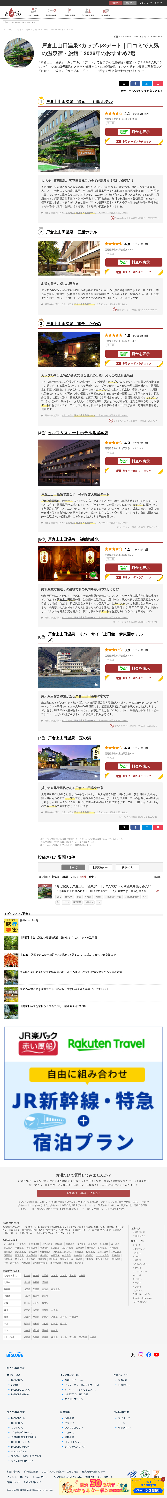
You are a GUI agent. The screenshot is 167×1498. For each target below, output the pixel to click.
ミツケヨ (137, 1286)
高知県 (54, 1330)
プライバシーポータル (18, 1477)
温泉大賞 (122, 1380)
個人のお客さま (16, 1368)
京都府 (36, 1317)
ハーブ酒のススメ (141, 1302)
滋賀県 (27, 1317)
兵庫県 (54, 1317)
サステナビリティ (74, 1427)
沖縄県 (93, 1337)
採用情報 (69, 1437)
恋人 (59, 897)
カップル (69, 897)
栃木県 (27, 1282)
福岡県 (27, 1337)
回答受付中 (100, 867)
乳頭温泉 (70, 1244)
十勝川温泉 (34, 1244)
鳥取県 (27, 1323)
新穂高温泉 (31, 1255)
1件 (146, 549)
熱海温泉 (68, 1263)
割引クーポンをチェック (137, 141)
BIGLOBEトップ (32, 1482)
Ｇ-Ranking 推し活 (141, 1294)
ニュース (69, 1432)
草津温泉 (19, 1248)
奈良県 (63, 1317)
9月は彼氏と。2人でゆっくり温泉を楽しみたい (95, 212)
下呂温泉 (8, 1255)
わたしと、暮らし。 (142, 1264)
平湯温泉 (19, 1255)
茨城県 (45, 1282)
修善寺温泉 (45, 1251)
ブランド (69, 1423)
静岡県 (27, 1310)
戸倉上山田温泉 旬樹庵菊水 (73, 539)
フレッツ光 (17, 1427)
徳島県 (27, 1330)
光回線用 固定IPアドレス (24, 1437)
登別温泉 (21, 1244)
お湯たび (137, 1260)
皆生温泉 (19, 1259)
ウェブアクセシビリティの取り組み (60, 1471)
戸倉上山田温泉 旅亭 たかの (73, 323)
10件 (147, 113)
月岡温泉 (113, 1248)
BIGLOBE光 (17, 1380)
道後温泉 (89, 1255)
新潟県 (45, 1296)
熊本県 (54, 1337)
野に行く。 (138, 1279)
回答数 (64, 876)
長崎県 (45, 1337)
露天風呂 (77, 902)
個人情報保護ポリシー (93, 1471)
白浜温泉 (66, 1255)
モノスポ (137, 1275)
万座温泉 (44, 1248)
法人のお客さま (16, 1412)
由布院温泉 (55, 1263)
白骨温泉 (102, 1248)
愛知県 (45, 1310)
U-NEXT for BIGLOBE (76, 1394)
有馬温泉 (55, 1255)
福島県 (82, 1275)
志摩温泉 (26, 1263)
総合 (91, 876)
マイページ (146, 3)
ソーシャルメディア (75, 1446)
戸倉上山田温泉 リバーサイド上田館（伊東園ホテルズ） (95, 637)
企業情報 (65, 1412)
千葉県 (36, 1289)
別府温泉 (42, 1259)
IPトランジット (19, 1451)
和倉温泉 (79, 1251)
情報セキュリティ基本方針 (99, 1477)
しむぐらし (124, 1384)
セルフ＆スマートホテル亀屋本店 (78, 433)
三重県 (54, 1310)
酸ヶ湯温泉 (76, 1259)
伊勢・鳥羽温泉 (11, 1263)
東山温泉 (104, 1244)
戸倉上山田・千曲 (113, 897)
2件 (146, 335)
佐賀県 (36, 1337)
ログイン (159, 3)
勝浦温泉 (78, 1255)
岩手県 (45, 1275)
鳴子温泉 (81, 1244)
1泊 (98, 902)
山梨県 (27, 1296)
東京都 (45, 1289)
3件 (146, 244)
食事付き (89, 902)
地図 (111, 123)
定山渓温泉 (9, 1244)
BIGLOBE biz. (18, 1418)
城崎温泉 (44, 1255)
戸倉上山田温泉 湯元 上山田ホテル (79, 101)
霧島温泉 (64, 1259)
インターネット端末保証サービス (82, 1384)
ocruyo (136, 1256)
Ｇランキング (139, 1248)
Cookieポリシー (41, 1477)
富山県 (27, 1303)
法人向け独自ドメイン (22, 1461)
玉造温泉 (8, 1259)
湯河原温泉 (20, 1251)
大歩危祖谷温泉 (40, 1263)
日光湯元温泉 (102, 1259)
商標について (13, 1482)
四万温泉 (55, 1248)
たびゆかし (138, 1290)
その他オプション (74, 1399)
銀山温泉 (8, 1248)
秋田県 (63, 1275)
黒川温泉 (53, 1259)
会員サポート (125, 1427)
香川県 (36, 1330)
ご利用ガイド (139, 1236)
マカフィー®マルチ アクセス (26, 1456)
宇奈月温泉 (116, 1251)
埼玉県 (27, 1289)
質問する (130, 3)
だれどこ (137, 1252)
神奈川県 (55, 1289)
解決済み (127, 867)
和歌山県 (73, 1317)
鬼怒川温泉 (67, 1248)
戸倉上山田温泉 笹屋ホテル (71, 232)
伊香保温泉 (31, 1248)
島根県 (36, 1323)
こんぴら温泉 (102, 1255)
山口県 (63, 1323)
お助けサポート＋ (74, 1380)
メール (121, 1423)
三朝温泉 (116, 1255)
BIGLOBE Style (73, 1442)
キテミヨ (137, 1267)
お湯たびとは (139, 1232)
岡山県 (45, 1323)
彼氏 (79, 897)
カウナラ (137, 1283)
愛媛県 (45, 1330)
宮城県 (54, 1275)
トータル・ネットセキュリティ (81, 1389)
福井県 (45, 1303)
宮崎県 (72, 1337)
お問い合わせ (13, 1471)
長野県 (98, 897)
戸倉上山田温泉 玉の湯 (69, 738)
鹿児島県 (83, 1337)
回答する (116, 3)
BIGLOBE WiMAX (20, 1394)
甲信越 (88, 897)
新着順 (55, 876)
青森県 (36, 1275)
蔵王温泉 (115, 1244)
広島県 (54, 1323)
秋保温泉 (92, 1244)
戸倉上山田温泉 (132, 897)
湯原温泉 (30, 1259)
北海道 (27, 1275)
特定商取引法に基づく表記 (68, 1477)
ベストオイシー (140, 1271)
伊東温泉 (33, 1251)
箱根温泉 (116, 1259)
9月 (144, 897)
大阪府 (45, 1317)
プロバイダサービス (21, 1432)
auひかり (16, 1384)
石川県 (36, 1303)
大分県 (63, 1337)
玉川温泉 (89, 1259)
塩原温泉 (80, 1248)
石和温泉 (8, 1251)
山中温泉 (90, 1251)
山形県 (72, 1275)
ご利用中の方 (121, 1412)
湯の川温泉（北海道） (52, 1244)
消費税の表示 (31, 1471)
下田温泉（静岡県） (62, 1251)
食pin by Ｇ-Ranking (142, 1298)
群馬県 (36, 1282)
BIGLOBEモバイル (20, 1389)
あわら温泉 (103, 1251)
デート (66, 902)
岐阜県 (36, 1310)
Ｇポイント (138, 1245)
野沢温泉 (91, 1248)
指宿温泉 (79, 1263)
